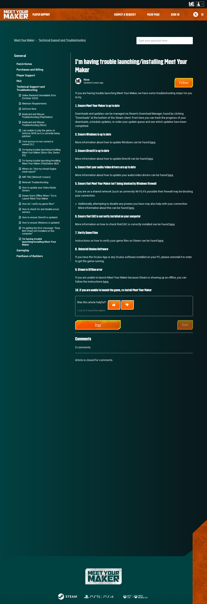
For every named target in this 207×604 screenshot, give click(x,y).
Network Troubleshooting (35, 182)
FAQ (19, 81)
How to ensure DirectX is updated (39, 217)
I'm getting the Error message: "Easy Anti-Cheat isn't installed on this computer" (41, 231)
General (20, 56)
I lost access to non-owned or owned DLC (37, 143)
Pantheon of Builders (30, 256)
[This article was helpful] (114, 305)
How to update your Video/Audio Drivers (39, 189)
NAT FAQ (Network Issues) (36, 177)
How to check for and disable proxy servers (40, 211)
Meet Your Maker (24, 40)
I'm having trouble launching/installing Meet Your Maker (39, 242)
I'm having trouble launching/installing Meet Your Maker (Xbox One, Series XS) (41, 152)
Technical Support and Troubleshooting (62, 40)
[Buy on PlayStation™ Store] (99, 597)
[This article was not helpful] (127, 305)
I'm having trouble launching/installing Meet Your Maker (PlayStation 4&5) (41, 162)
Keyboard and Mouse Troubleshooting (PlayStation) (37, 116)
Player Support (26, 75)
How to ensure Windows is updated (40, 222)
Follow (183, 83)
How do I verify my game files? (38, 203)
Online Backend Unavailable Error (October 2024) (39, 97)
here (152, 142)
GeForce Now (29, 108)
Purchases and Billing (30, 69)
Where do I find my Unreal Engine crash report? (39, 170)
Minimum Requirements (34, 103)
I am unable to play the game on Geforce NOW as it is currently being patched (41, 133)
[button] (175, 14)
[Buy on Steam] (68, 597)
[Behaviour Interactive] (191, 4)
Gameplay (23, 250)
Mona (86, 79)
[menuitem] (41, 14)
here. (132, 207)
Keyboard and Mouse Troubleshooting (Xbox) (34, 124)
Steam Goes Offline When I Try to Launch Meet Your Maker (39, 197)
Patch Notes (24, 64)
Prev (98, 325)
